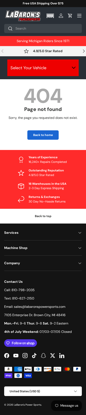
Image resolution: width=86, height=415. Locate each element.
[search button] (8, 29)
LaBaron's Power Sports (27, 404)
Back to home (43, 135)
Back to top (43, 216)
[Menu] (79, 15)
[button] (50, 15)
